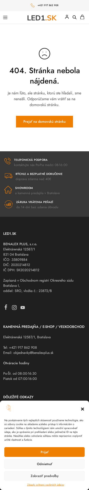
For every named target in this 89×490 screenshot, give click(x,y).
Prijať (45, 452)
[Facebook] (6, 308)
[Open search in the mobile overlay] (74, 17)
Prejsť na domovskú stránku (44, 121)
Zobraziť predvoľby (45, 476)
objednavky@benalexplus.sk (33, 352)
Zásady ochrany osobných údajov (45, 485)
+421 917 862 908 (48, 5)
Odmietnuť (44, 464)
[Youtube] (23, 308)
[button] (82, 409)
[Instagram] (14, 308)
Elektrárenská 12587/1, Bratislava (27, 337)
